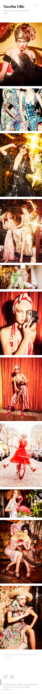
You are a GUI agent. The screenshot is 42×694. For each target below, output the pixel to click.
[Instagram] (5, 676)
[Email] (12, 676)
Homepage (7, 657)
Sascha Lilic (8, 670)
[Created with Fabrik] (1, 682)
